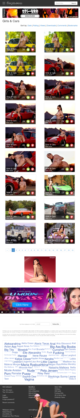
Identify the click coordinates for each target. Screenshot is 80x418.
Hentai (22, 355)
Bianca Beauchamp (45, 345)
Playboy (73, 369)
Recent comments (8, 402)
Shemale (19, 376)
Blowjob (23, 349)
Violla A (72, 378)
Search (73, 3)
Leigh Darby (8, 361)
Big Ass (55, 346)
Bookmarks (73, 25)
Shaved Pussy (9, 376)
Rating (36, 25)
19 (72, 250)
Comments (62, 25)
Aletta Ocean (27, 343)
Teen (6, 378)
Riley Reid (43, 373)
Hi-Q (30, 354)
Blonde (16, 348)
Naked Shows (7, 412)
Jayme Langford (68, 355)
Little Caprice (49, 361)
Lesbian (17, 361)
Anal (53, 343)
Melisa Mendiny (68, 364)
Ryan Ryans (53, 372)
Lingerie (26, 361)
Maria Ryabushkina (34, 364)
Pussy (26, 373)
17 (65, 250)
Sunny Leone (68, 376)
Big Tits (9, 349)
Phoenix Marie (63, 369)
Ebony (20, 351)
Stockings (54, 376)
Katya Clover (23, 359)
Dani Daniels (70, 349)
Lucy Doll (60, 360)
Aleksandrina (12, 343)
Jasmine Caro (54, 355)
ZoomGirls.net (7, 414)
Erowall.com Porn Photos (10, 416)
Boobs (47, 349)
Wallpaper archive (8, 410)
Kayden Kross (37, 358)
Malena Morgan (12, 364)
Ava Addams (34, 346)
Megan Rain (54, 364)
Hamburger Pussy (10, 355)
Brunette (40, 349)
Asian (7, 346)
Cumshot (58, 349)
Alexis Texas (41, 343)
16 (61, 250)
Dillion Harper (7, 351)
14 (53, 250)
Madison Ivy (69, 361)
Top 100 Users (7, 390)
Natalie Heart (44, 366)
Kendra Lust (58, 358)
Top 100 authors (7, 392)
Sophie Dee (29, 376)
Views (42, 25)
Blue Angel (32, 349)
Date (30, 25)
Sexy (74, 373)
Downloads (51, 25)
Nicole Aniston (12, 370)
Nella (73, 367)
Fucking (58, 352)
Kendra (49, 359)
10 (38, 250)
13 (49, 250)
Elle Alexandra (32, 352)
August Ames (23, 346)
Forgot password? (8, 399)
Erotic (44, 352)
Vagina (29, 379)
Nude (31, 370)
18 (68, 250)
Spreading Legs (42, 376)
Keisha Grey (66, 358)
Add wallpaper (7, 387)
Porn (7, 373)
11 (41, 250)
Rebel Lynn (34, 372)
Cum (50, 349)
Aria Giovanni (63, 343)
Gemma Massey (70, 352)
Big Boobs (68, 346)
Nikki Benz (24, 369)
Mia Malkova (9, 367)
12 (45, 250)
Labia (73, 358)
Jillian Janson (9, 358)
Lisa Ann (36, 361)
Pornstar (16, 373)
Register (5, 397)
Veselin (51, 378)
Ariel (74, 343)
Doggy (15, 352)
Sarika (69, 372)
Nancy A (37, 367)
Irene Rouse (40, 355)
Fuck (49, 352)
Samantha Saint (62, 373)
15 (57, 250)
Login (4, 395)
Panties (37, 369)
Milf (16, 367)
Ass (14, 346)
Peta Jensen (49, 370)
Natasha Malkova (59, 367)
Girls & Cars (11, 49)
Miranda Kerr (26, 367)
